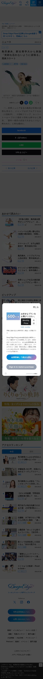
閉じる (36, 307)
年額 (34, 322)
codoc (35, 373)
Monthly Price (26, 322)
